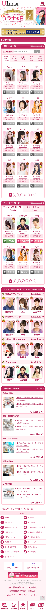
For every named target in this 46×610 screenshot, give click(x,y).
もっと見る (36, 294)
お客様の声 (9, 532)
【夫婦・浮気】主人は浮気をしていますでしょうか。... (29, 473)
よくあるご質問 (10, 547)
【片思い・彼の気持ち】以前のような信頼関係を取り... (29, 399)
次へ (33, 195)
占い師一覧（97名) (6, 58)
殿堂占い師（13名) (14, 58)
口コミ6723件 (23, 84)
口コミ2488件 (9, 147)
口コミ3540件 (23, 115)
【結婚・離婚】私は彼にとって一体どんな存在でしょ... (29, 467)
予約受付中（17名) (40, 58)
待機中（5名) (23, 58)
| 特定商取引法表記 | (18, 591)
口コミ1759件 (36, 147)
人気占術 (8, 542)
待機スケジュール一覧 (36, 46)
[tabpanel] (23, 16)
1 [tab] (18, 27)
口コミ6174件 (36, 84)
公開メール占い (10, 537)
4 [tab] (28, 27)
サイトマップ (9, 557)
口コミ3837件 (9, 84)
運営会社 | (32, 591)
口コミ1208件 (23, 178)
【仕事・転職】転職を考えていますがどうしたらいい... (29, 490)
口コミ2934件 (36, 115)
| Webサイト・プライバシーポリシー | (23, 595)
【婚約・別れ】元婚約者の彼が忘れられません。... (29, 428)
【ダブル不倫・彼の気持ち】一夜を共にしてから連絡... (29, 444)
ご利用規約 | (32, 587)
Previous (2, 16)
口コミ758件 (36, 233)
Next (43, 16)
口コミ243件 (23, 233)
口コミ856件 (36, 178)
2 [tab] (21, 27)
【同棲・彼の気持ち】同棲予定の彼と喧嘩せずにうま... (29, 405)
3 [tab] (25, 27)
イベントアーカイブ (12, 552)
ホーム (7, 517)
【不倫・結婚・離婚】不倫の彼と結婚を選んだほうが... (29, 450)
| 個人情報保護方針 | (17, 587)
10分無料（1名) (31, 58)
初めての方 (9, 522)
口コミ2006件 (23, 147)
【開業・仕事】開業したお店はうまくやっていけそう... (29, 496)
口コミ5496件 (9, 115)
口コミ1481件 (9, 178)
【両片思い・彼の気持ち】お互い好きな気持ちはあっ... (29, 422)
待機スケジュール (11, 527)
